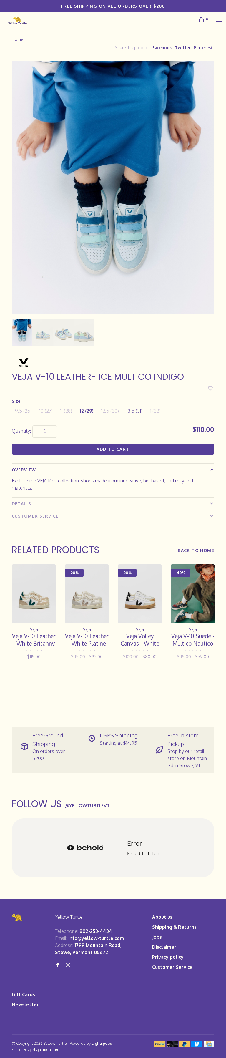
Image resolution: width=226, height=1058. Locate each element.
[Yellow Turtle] (17, 917)
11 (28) (66, 411)
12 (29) (87, 411)
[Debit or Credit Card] (172, 1046)
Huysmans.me (45, 1049)
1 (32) (155, 411)
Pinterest (203, 47)
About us (162, 917)
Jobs (157, 937)
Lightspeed (102, 1043)
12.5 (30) (110, 411)
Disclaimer (164, 947)
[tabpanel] (113, 187)
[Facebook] (57, 965)
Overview (24, 469)
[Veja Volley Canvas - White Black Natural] (140, 593)
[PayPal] (159, 1046)
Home (17, 39)
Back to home (196, 550)
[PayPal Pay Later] (184, 1046)
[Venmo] (196, 1046)
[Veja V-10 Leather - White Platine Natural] (87, 593)
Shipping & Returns (174, 927)
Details (21, 503)
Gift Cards (23, 994)
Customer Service (35, 515)
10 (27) (46, 411)
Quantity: (21, 431)
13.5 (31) (134, 411)
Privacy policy (168, 957)
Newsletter (25, 1004)
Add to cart (113, 449)
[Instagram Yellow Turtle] (68, 965)
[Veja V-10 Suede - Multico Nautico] (193, 593)
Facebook (162, 47)
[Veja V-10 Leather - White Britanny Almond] (34, 593)
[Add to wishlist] (210, 389)
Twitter (183, 47)
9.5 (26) (23, 411)
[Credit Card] (209, 1046)
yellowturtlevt (87, 805)
